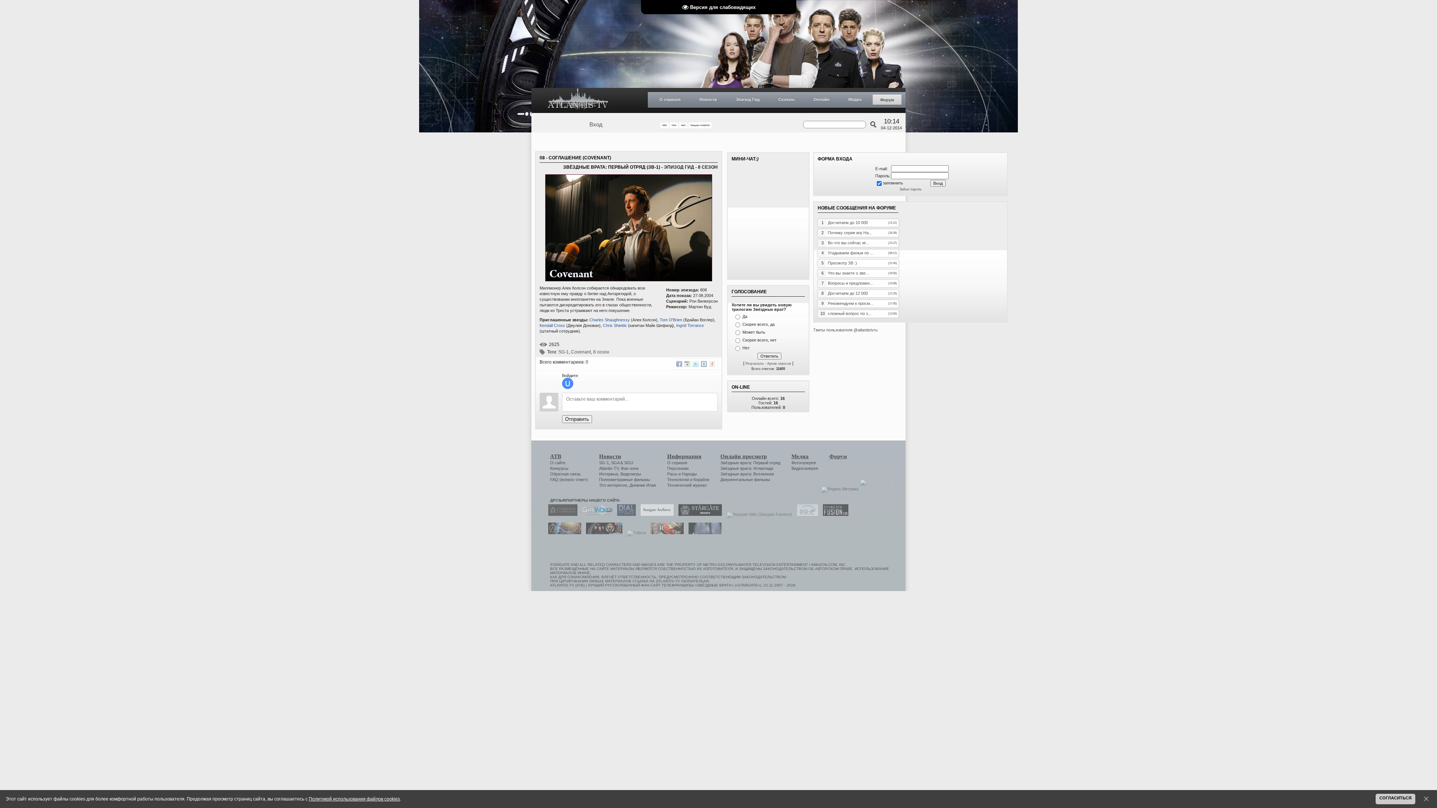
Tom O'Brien (671, 320)
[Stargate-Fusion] (833, 514)
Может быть (753, 332)
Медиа (854, 99)
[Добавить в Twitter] (696, 364)
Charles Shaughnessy (609, 320)
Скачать (786, 99)
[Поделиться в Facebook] (679, 364)
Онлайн (822, 99)
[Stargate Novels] (698, 514)
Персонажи (678, 468)
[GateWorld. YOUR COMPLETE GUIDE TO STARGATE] (595, 514)
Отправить (577, 419)
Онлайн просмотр (743, 456)
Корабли (701, 479)
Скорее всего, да (758, 324)
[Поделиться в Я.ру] (712, 364)
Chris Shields (615, 325)
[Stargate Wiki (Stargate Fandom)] (757, 514)
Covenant (581, 352)
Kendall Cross (552, 325)
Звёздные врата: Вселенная (747, 474)
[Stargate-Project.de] (805, 514)
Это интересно (613, 485)
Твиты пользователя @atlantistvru (845, 330)
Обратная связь (565, 474)
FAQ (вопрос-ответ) (569, 479)
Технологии (678, 479)
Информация (684, 456)
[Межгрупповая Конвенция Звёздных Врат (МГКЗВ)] (562, 532)
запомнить (893, 183)
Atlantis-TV (609, 468)
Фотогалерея (803, 462)
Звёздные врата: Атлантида (746, 468)
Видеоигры (630, 474)
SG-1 (563, 352)
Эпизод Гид (748, 99)
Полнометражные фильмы (624, 479)
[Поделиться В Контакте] (704, 364)
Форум (887, 100)
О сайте (557, 462)
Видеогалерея (804, 468)
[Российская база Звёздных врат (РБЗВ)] (602, 532)
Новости (708, 99)
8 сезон (601, 352)
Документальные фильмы (745, 479)
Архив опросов (779, 363)
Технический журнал (687, 485)
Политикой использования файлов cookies (354, 798)
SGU (628, 462)
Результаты (754, 363)
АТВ (555, 456)
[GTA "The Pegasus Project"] (703, 532)
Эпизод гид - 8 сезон (691, 167)
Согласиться (1395, 798)
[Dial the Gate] (624, 514)
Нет (746, 348)
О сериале (670, 99)
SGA (615, 462)
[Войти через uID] (567, 383)
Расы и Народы (682, 474)
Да (744, 316)
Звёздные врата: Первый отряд (750, 462)
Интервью (608, 474)
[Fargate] (665, 532)
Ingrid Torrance (690, 325)
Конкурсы (559, 468)
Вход (595, 125)
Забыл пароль (911, 189)
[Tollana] (634, 532)
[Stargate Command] (560, 514)
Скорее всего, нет (759, 340)
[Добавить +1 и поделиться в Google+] (687, 364)
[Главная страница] (578, 100)
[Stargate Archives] (655, 514)
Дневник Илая (642, 485)
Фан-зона (629, 468)
